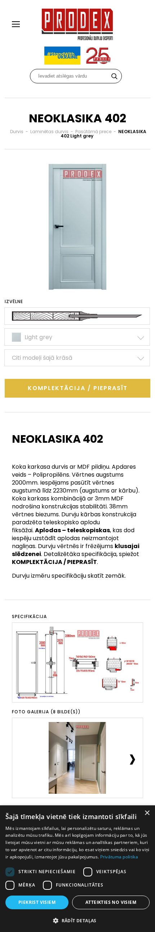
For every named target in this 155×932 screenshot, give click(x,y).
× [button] (147, 813)
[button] (77, 920)
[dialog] (77, 868)
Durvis (16, 131)
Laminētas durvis (49, 131)
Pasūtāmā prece (93, 131)
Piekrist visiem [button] (37, 902)
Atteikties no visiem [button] (110, 902)
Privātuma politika (119, 857)
